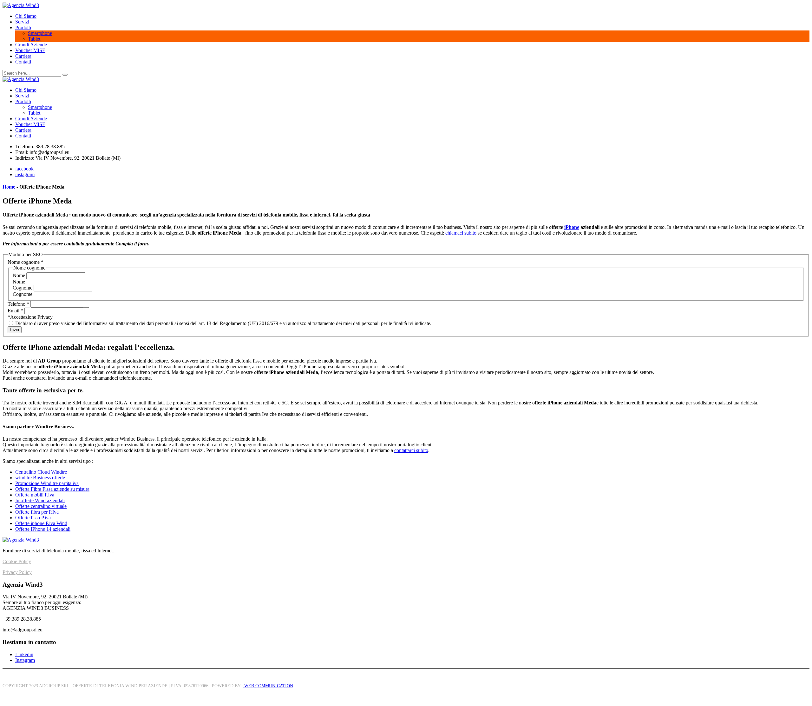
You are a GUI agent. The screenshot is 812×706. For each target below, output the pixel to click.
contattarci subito (411, 450)
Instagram (25, 660)
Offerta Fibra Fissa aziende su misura (52, 489)
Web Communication (268, 685)
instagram (25, 174)
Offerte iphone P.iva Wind (41, 523)
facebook (24, 168)
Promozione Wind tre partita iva (47, 483)
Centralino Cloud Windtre (41, 472)
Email (15, 310)
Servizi (22, 21)
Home (9, 187)
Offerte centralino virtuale (41, 506)
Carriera (23, 56)
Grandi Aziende (31, 44)
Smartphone (40, 33)
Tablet (34, 39)
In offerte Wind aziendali (40, 500)
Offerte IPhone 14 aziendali (42, 529)
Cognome (23, 287)
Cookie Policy (17, 561)
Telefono (18, 304)
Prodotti (23, 27)
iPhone (571, 227)
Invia (14, 329)
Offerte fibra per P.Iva (37, 512)
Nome (19, 275)
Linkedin (24, 654)
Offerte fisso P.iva (33, 517)
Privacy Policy (17, 572)
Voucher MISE (30, 50)
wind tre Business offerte (40, 477)
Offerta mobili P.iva (34, 494)
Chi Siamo (25, 16)
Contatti (23, 61)
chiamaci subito (460, 233)
